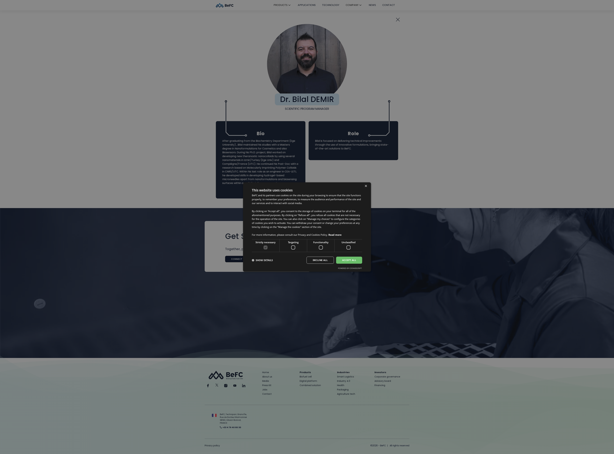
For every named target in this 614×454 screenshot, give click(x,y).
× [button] (366, 186)
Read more (335, 234)
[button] (262, 260)
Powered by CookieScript (350, 268)
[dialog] (307, 227)
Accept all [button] (349, 260)
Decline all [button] (320, 260)
